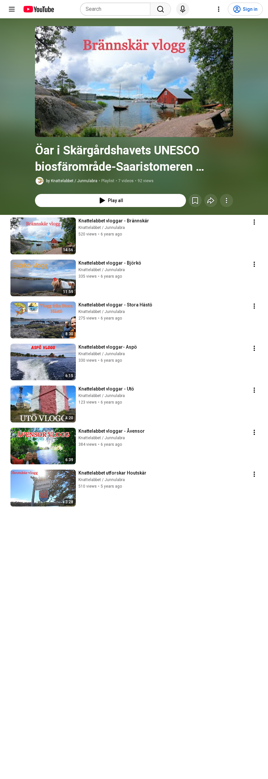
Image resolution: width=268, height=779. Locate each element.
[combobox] (117, 9)
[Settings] (219, 9)
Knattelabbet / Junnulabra (101, 227)
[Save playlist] (195, 200)
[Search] (160, 9)
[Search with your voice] (182, 9)
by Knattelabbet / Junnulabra (71, 181)
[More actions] (226, 200)
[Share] (210, 200)
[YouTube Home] (38, 9)
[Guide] (12, 9)
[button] (134, 81)
